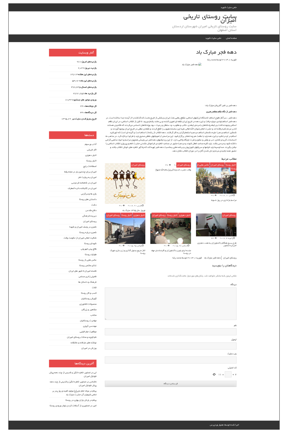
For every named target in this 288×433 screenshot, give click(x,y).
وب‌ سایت (232, 354)
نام (235, 325)
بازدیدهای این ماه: (88, 81)
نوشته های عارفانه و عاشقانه (83, 343)
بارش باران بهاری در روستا (77, 400)
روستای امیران (217, 165)
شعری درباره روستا (87, 232)
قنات (94, 288)
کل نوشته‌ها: (90, 106)
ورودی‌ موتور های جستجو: (84, 100)
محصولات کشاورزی (87, 304)
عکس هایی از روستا (87, 260)
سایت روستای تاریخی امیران (210, 18)
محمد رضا (211, 60)
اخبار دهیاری (184, 215)
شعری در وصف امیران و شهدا (82, 227)
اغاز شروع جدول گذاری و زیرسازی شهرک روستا (127, 252)
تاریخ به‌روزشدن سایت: (85, 119)
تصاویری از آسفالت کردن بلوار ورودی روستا (70, 406)
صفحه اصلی (231, 38)
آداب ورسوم (90, 144)
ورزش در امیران (88, 348)
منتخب (93, 315)
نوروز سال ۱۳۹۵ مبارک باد (133, 210)
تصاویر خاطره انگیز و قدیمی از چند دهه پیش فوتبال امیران (72, 374)
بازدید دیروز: (90, 68)
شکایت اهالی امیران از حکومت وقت (80, 238)
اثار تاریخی (91, 150)
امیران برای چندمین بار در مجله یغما (80, 172)
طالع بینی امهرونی (88, 249)
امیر (94, 406)
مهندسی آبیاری (89, 326)
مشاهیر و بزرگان (89, 310)
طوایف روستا (90, 254)
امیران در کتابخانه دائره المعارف (82, 188)
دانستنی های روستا (87, 199)
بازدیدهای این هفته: (87, 74)
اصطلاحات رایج (89, 166)
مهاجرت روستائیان (88, 321)
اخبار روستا (231, 165)
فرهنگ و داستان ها (87, 282)
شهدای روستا (90, 243)
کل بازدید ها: (90, 93)
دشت (93, 205)
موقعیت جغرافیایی (88, 332)
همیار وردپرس (217, 425)
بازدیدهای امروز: (88, 62)
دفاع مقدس (91, 210)
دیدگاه (232, 284)
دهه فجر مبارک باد (212, 258)
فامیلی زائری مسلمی (87, 276)
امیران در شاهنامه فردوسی (83, 183)
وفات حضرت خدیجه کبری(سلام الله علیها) (173, 170)
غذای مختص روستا (87, 265)
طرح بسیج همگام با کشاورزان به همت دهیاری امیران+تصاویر (216, 244)
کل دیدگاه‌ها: (90, 112)
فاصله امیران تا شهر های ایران (82, 271)
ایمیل (233, 339)
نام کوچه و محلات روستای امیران (81, 337)
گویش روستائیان (88, 299)
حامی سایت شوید (229, 7)
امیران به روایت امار (87, 177)
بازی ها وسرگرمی (88, 194)
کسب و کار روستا (88, 293)
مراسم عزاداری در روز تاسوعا (223, 200)
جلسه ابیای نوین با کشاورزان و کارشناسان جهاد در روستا (171, 252)
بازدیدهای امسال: (88, 87)
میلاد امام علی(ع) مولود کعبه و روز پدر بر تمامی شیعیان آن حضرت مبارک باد (74, 393)
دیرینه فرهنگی (89, 216)
